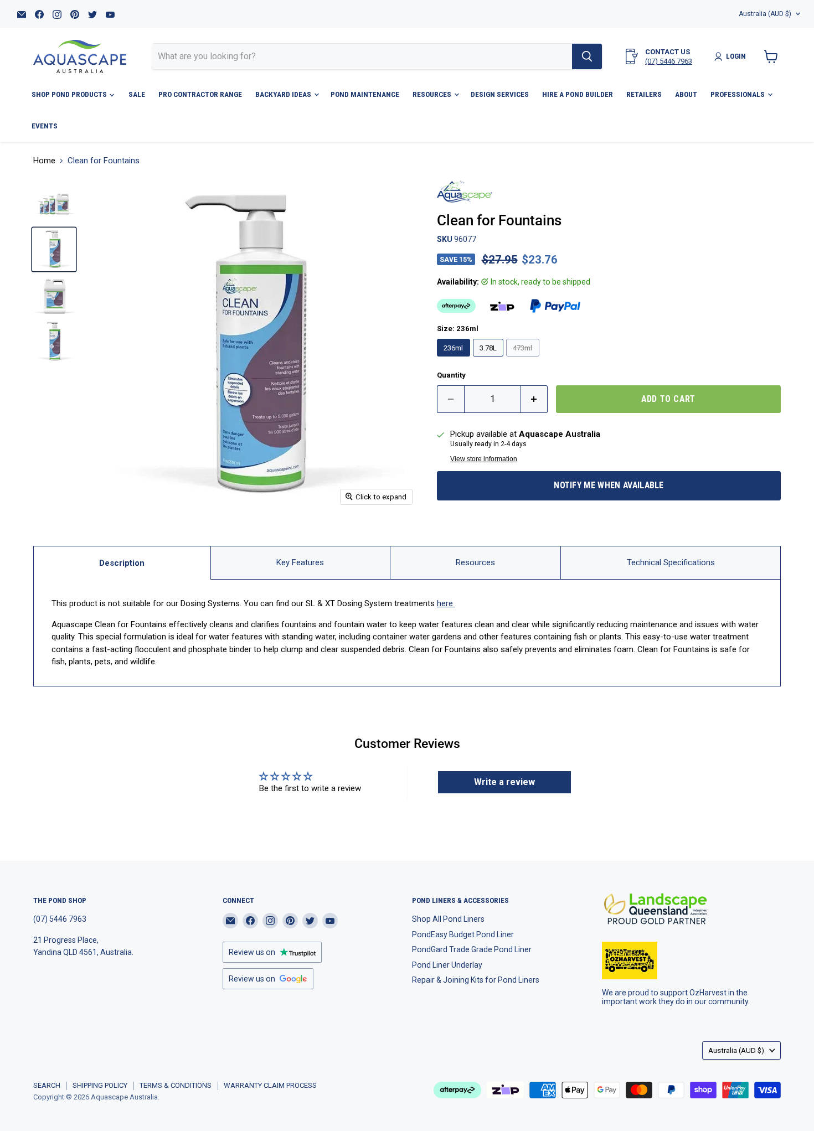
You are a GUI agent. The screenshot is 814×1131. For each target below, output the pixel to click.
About (686, 94)
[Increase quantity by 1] (534, 399)
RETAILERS (644, 94)
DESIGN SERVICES (500, 94)
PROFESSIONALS (738, 94)
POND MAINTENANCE (365, 94)
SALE (136, 94)
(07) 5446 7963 (668, 61)
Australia (765, 14)
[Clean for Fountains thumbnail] (54, 341)
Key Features (300, 562)
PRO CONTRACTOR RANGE (200, 94)
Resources (475, 562)
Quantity (451, 375)
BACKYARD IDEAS (284, 94)
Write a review (504, 782)
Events (45, 125)
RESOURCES (433, 94)
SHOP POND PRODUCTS (70, 94)
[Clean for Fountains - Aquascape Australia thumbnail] (54, 203)
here (446, 603)
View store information (483, 459)
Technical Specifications (671, 562)
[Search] (587, 56)
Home (44, 161)
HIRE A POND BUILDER (577, 94)
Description (122, 563)
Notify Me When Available (609, 485)
